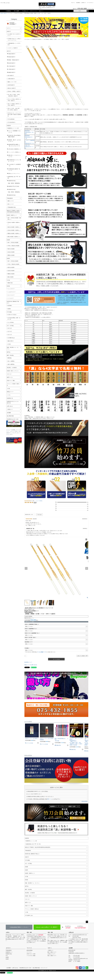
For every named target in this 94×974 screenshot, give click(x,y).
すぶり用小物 (10, 322)
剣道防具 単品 (9, 953)
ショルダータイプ (11, 291)
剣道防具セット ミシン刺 (13, 128)
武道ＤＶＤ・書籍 (11, 380)
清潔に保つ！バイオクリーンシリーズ (14, 156)
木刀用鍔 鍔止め (11, 337)
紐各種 (9, 308)
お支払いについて (51, 953)
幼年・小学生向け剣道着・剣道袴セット (14, 218)
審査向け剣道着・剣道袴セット (14, 233)
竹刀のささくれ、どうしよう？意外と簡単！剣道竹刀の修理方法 (14, 115)
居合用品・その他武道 (12, 367)
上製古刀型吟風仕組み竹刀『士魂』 (29, 147)
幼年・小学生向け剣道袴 (13, 261)
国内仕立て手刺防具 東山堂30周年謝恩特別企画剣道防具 (13, 211)
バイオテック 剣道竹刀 (13, 47)
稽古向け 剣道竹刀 (12, 88)
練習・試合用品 (10, 355)
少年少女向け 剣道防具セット (14, 149)
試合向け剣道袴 (11, 270)
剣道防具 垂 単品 (11, 195)
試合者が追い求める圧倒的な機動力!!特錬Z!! (14, 136)
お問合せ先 (71, 932)
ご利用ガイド (83, 2)
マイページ (34, 10)
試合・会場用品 (11, 361)
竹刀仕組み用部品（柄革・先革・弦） (14, 318)
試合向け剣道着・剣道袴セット (14, 230)
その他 (8, 388)
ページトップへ (87, 922)
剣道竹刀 (5, 13)
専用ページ (49, 799)
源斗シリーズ (10, 204)
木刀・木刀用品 (10, 325)
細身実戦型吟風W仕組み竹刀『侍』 (28, 137)
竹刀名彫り (27, 648)
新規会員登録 (84, 801)
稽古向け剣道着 (11, 248)
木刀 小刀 (10, 334)
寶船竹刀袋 (10, 282)
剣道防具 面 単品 (11, 180)
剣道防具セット (9, 952)
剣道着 (8, 239)
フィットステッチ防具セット (14, 152)
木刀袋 (9, 344)
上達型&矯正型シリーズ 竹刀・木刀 (14, 44)
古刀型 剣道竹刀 (11, 66)
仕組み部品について (29, 641)
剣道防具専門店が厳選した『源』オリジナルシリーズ (14, 145)
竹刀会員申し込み (29, 915)
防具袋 (8, 286)
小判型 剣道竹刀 (11, 69)
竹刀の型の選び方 (11, 122)
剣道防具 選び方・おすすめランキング (14, 140)
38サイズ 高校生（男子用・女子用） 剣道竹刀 (14, 104)
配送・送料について (52, 952)
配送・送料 (29, 932)
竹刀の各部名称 (11, 119)
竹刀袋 (8, 280)
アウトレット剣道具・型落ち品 (13, 384)
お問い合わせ (10, 406)
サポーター (9, 374)
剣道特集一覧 (10, 398)
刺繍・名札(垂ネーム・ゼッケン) (13, 348)
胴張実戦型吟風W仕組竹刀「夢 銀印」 (29, 132)
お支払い (8, 932)
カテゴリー (8, 947)
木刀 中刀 (10, 331)
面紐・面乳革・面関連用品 (14, 183)
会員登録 (78, 2)
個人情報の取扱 (10, 415)
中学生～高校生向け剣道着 (13, 245)
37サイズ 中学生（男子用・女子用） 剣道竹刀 (14, 100)
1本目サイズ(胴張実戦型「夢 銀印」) (32, 624)
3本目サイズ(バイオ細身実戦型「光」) (32, 633)
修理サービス (10, 377)
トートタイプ (10, 298)
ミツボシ (9, 395)
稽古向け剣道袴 (11, 267)
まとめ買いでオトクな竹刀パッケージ (14, 34)
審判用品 (9, 358)
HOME (1, 13)
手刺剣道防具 (10, 198)
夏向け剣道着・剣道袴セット (14, 236)
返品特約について (28, 662)
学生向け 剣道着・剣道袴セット (14, 223)
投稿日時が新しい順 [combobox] (29, 514)
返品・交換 (50, 932)
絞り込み (40, 514)
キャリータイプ (11, 295)
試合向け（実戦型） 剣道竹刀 (14, 91)
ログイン (73, 2)
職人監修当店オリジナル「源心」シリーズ (14, 160)
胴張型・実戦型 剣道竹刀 (13, 59)
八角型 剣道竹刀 (11, 78)
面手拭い (9, 352)
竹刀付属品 (9, 312)
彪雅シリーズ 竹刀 (12, 81)
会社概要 (9, 412)
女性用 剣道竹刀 (11, 85)
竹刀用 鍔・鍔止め (12, 314)
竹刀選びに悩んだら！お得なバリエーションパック (14, 39)
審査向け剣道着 (11, 255)
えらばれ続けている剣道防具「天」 (14, 165)
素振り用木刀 (10, 341)
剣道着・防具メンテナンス (12, 370)
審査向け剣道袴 (11, 273)
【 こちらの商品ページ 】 (42, 652)
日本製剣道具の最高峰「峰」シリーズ (14, 169)
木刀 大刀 (10, 328)
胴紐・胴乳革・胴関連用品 (14, 192)
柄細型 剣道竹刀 (11, 72)
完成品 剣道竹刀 (11, 53)
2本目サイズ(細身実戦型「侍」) (31, 628)
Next (86, 568)
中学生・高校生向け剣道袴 (13, 264)
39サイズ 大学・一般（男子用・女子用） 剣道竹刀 (14, 109)
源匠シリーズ (10, 200)
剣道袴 (8, 258)
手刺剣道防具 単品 (12, 207)
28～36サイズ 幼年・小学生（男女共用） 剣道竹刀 (14, 95)
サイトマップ (44, 967)
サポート (50, 947)
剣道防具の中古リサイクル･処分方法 (13, 402)
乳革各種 (9, 305)
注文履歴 (17, 10)
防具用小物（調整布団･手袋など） (13, 302)
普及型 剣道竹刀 (11, 56)
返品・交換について (52, 955)
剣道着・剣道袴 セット (12, 215)
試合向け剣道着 (11, 252)
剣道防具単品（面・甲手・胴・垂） (14, 177)
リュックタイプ (11, 288)
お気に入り (25, 10)
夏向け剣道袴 (10, 276)
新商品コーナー (10, 391)
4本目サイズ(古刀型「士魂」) (30, 637)
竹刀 (7, 955)
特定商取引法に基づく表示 (12, 419)
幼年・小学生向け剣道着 (13, 242)
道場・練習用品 (11, 364)
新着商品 (9, 10)
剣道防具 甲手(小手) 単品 (13, 186)
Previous (26, 568)
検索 (88, 11)
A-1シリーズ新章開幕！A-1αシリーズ (14, 131)
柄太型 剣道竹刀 (11, 63)
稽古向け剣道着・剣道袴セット (14, 227)
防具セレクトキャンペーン (14, 173)
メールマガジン (90, 2)
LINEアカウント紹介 (31, 953)
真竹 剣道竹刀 (11, 75)
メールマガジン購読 (31, 955)
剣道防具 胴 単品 (11, 189)
